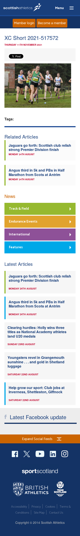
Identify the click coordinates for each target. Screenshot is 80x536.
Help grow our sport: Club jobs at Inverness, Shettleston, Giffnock (36, 389)
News (9, 196)
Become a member (52, 23)
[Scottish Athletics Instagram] (64, 453)
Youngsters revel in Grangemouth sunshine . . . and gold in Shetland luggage (36, 362)
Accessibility (19, 506)
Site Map (39, 512)
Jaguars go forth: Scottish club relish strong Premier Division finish (40, 147)
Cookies (50, 506)
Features (16, 247)
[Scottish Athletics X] (27, 453)
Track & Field (19, 208)
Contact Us (56, 512)
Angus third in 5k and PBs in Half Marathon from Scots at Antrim (36, 172)
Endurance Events (23, 221)
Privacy (36, 506)
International (19, 234)
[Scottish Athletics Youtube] (40, 453)
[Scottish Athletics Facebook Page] (15, 453)
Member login (24, 23)
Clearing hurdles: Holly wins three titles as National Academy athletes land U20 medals (37, 332)
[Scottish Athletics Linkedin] (53, 453)
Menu (69, 8)
